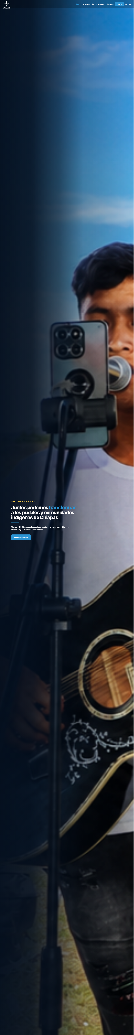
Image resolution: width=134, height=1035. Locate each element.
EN (130, 4)
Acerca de (86, 4)
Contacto (110, 4)
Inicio (78, 4)
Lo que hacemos (98, 4)
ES (126, 4)
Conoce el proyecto (21, 537)
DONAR (119, 4)
